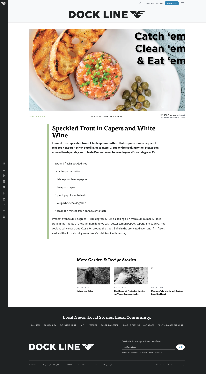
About (158, 365)
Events (159, 3)
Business (35, 325)
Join (181, 347)
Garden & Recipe (38, 116)
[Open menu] (182, 3)
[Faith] (4, 193)
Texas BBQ (149, 3)
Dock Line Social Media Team (107, 116)
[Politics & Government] (4, 199)
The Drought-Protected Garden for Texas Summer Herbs (129, 292)
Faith (82, 325)
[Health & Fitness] (4, 187)
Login (183, 365)
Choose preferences (155, 352)
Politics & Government (170, 325)
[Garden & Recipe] (4, 181)
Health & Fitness (131, 325)
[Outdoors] (4, 175)
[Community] (4, 164)
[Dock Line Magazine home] (107, 15)
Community (50, 325)
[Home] (4, 3)
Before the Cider (85, 290)
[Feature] (4, 170)
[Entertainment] (4, 205)
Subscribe (172, 3)
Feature (93, 325)
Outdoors (148, 325)
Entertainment (68, 325)
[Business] (4, 211)
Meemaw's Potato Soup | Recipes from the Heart (167, 292)
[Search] (140, 3)
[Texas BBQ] (4, 217)
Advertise (174, 365)
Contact (166, 365)
